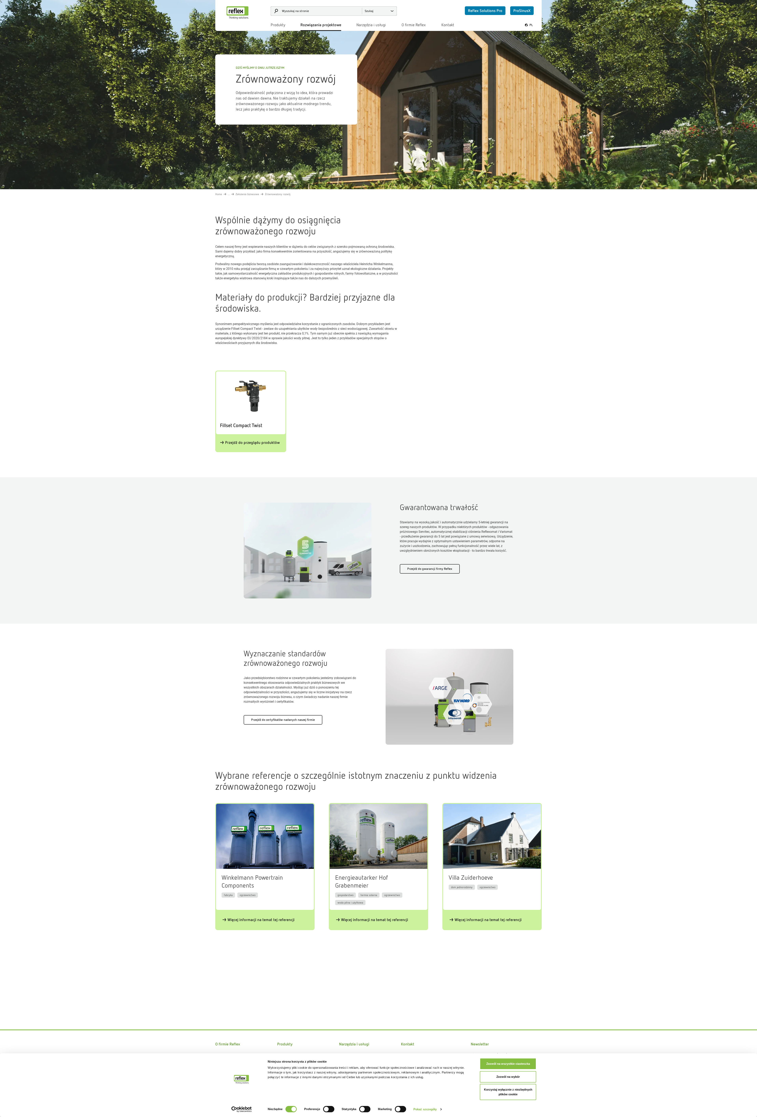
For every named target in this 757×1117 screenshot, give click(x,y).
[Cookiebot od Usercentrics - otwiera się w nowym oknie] (241, 1109)
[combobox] (334, 11)
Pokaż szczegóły (425, 1109)
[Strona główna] (238, 12)
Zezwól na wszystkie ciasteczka (508, 1063)
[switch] (328, 1109)
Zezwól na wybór (508, 1076)
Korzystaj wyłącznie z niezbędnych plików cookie (508, 1092)
